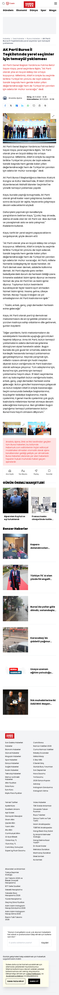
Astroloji (36, 784)
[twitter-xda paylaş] (11, 105)
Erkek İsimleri (38, 856)
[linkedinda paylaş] (22, 105)
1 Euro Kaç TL (10, 843)
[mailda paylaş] (34, 105)
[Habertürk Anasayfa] (29, 4)
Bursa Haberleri (33, 38)
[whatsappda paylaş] (28, 105)
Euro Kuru (9, 789)
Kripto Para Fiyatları (13, 793)
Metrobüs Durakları (41, 849)
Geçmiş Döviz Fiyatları (14, 902)
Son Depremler (39, 770)
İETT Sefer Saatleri (12, 886)
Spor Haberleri (11, 760)
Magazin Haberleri (13, 756)
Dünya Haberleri (12, 763)
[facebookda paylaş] (5, 105)
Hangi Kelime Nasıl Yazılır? (41, 841)
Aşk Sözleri (9, 812)
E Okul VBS (37, 760)
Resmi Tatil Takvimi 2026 (13, 918)
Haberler (6, 38)
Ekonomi (21, 10)
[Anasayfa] (9, 736)
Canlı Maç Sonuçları (14, 847)
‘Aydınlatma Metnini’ (15, 976)
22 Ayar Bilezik (11, 837)
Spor (43, 10)
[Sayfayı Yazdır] (39, 105)
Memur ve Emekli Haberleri (12, 778)
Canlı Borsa (38, 742)
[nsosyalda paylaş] (16, 105)
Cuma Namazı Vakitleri (43, 749)
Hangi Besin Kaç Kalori (43, 831)
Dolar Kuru (9, 786)
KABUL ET (34, 981)
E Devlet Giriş (38, 763)
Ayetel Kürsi (10, 806)
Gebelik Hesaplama (13, 889)
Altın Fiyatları (10, 783)
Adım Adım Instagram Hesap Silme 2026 (15, 912)
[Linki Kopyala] (45, 105)
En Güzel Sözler (39, 846)
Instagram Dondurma (43, 787)
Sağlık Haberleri (12, 766)
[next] (54, 505)
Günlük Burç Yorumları (43, 766)
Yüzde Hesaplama (13, 899)
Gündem (8, 10)
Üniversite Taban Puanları (40, 810)
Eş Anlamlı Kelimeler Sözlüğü (41, 835)
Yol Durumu (38, 777)
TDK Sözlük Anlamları (42, 806)
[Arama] (3, 3)
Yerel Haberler (18, 38)
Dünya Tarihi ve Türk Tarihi (42, 819)
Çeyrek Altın (10, 823)
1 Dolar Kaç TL (11, 840)
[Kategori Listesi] (55, 3)
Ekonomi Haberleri (13, 749)
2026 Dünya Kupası (41, 780)
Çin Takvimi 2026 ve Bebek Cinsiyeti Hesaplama (13, 880)
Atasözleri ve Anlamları (15, 869)
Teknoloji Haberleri (13, 773)
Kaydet (45, 942)
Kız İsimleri (37, 860)
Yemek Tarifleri (11, 802)
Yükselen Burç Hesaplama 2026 (12, 894)
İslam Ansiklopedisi (41, 824)
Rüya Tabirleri (39, 815)
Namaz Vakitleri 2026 (42, 746)
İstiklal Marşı (38, 756)
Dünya (34, 10)
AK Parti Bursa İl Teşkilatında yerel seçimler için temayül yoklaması (26, 40)
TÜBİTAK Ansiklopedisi (42, 827)
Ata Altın (8, 830)
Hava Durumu (39, 773)
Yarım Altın (9, 826)
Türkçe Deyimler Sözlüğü (12, 873)
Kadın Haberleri (11, 770)
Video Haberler (39, 802)
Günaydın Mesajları (13, 816)
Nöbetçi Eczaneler (41, 753)
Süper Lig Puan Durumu (15, 850)
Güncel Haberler (12, 753)
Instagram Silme (40, 791)
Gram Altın (9, 819)
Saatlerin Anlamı (12, 809)
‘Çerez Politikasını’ (33, 973)
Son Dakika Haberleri (14, 742)
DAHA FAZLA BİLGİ (15, 981)
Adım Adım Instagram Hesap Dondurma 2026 (15, 907)
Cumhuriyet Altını (12, 833)
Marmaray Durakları (42, 853)
